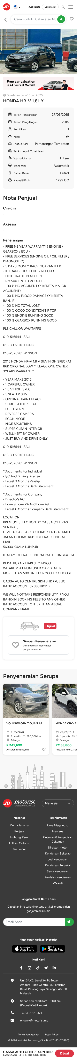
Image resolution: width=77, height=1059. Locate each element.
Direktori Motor (58, 847)
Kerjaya (19, 831)
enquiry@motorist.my (34, 1020)
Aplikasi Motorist (19, 843)
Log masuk (50, 6)
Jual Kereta (34, 6)
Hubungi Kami (19, 837)
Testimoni (19, 849)
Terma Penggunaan (28, 1034)
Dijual (64, 1053)
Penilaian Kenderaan (58, 877)
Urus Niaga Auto (57, 825)
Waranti (58, 883)
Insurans (57, 831)
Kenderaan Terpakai (57, 865)
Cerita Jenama (19, 825)
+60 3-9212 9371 (31, 1013)
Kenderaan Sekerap (57, 853)
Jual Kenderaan (58, 859)
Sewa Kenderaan (58, 871)
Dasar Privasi (52, 1034)
